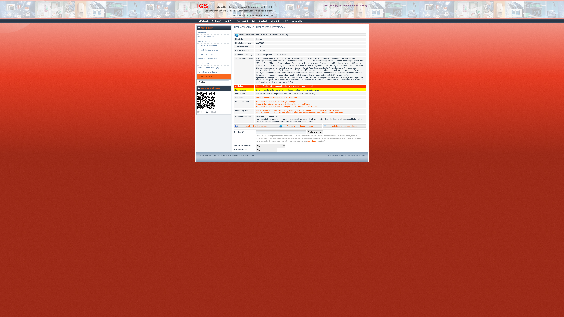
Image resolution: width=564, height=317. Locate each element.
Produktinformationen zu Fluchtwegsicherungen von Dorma (281, 101)
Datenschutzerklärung (342, 155)
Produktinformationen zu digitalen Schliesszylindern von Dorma (283, 104)
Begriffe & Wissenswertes (207, 46)
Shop (285, 21)
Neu (253, 21)
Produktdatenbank (204, 76)
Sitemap (216, 21)
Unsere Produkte (204, 41)
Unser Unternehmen (205, 37)
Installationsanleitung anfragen (344, 126)
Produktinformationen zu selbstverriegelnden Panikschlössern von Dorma (287, 106)
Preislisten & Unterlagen (207, 72)
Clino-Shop (297, 21)
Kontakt (229, 21)
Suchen (275, 21)
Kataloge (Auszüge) (205, 63)
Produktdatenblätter (205, 54)
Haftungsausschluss (358, 155)
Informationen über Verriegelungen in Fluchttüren (276, 98)
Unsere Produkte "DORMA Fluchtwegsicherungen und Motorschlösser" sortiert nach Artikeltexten (297, 110)
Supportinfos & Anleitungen (208, 50)
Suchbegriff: (239, 132)
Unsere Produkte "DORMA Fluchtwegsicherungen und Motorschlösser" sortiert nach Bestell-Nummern (299, 113)
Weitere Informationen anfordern (300, 126)
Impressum (330, 155)
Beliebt (263, 21)
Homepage (203, 21)
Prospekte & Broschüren (207, 59)
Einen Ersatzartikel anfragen (256, 126)
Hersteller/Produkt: (242, 146)
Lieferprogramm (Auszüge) (208, 68)
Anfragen (242, 21)
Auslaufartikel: (240, 150)
